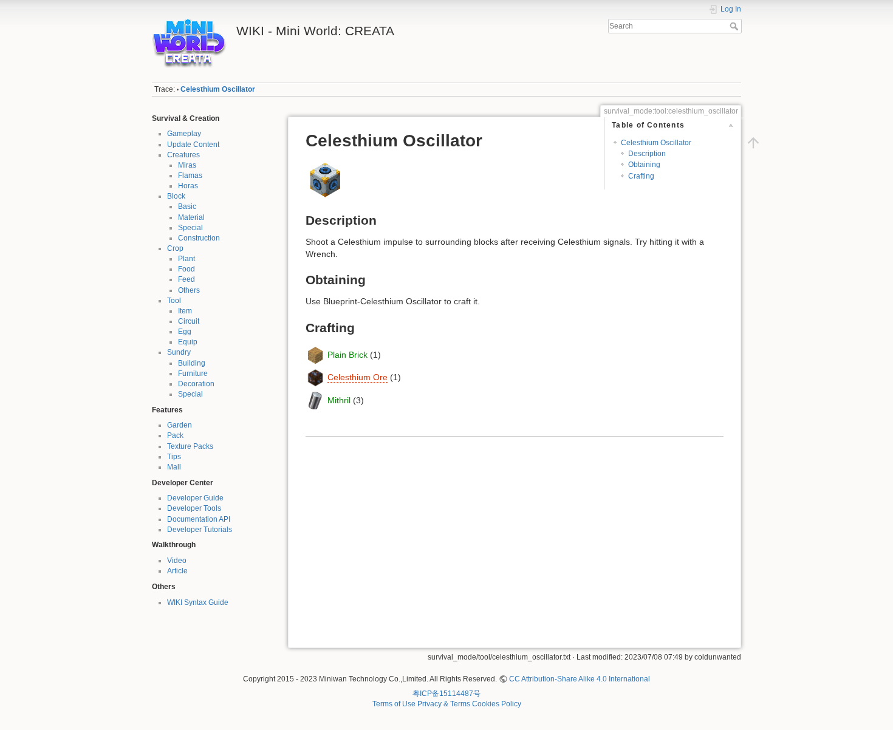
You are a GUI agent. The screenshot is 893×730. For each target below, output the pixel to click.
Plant (186, 258)
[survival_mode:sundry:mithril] (315, 399)
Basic (187, 206)
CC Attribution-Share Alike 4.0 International (579, 679)
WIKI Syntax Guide (197, 602)
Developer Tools (194, 508)
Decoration (196, 384)
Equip (187, 342)
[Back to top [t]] (753, 142)
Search (735, 26)
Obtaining (644, 164)
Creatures (183, 155)
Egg (184, 331)
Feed (186, 279)
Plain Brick (347, 354)
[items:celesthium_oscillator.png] (325, 179)
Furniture (193, 373)
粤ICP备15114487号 (446, 693)
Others (189, 290)
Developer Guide (195, 498)
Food (186, 269)
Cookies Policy (496, 704)
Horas (188, 186)
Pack (175, 435)
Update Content (193, 144)
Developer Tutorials (199, 529)
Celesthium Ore (357, 377)
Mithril (339, 399)
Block (176, 196)
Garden (179, 425)
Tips (174, 456)
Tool (174, 300)
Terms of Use (394, 704)
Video (176, 560)
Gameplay (184, 133)
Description (647, 153)
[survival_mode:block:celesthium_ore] (315, 377)
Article (177, 571)
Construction (199, 238)
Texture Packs (190, 446)
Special (190, 227)
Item (185, 311)
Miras (187, 165)
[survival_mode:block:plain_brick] (315, 354)
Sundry (179, 352)
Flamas (190, 175)
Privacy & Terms (443, 704)
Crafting (641, 176)
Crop (175, 248)
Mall (174, 467)
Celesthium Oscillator (217, 89)
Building (191, 363)
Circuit (188, 321)
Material (191, 217)
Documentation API (198, 519)
